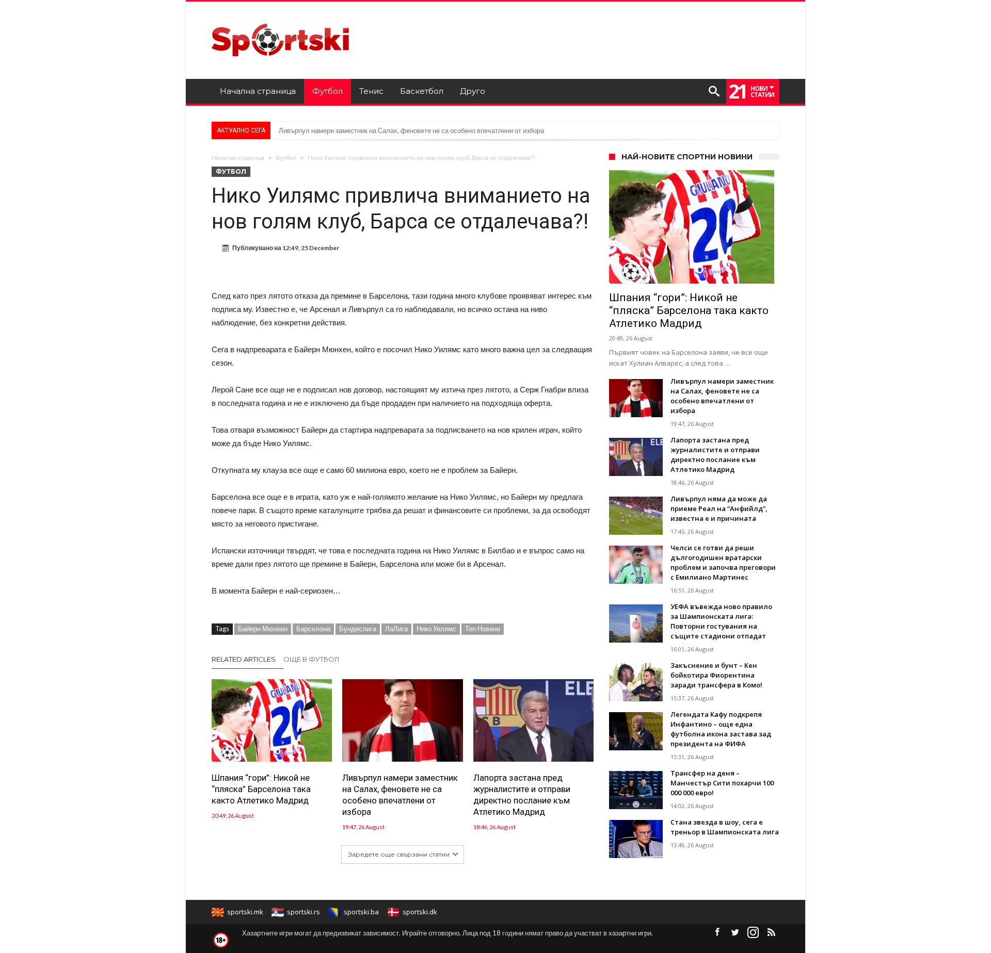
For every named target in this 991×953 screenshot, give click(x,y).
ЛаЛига (396, 629)
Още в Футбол (311, 659)
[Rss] (771, 932)
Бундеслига (357, 629)
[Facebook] (717, 932)
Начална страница (238, 157)
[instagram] (753, 932)
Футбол (286, 157)
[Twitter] (735, 932)
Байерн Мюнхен (262, 629)
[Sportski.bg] (286, 16)
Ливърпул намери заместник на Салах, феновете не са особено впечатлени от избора (411, 130)
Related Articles (244, 659)
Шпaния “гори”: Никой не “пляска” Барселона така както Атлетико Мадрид (261, 789)
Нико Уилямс (436, 629)
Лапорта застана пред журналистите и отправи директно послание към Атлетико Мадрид (521, 795)
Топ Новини (482, 629)
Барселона (313, 629)
